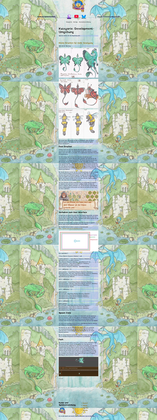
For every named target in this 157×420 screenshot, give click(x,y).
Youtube (85, 410)
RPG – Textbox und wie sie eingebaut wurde (71, 228)
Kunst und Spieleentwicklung (46, 17)
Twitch (84, 406)
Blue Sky (85, 408)
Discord (85, 403)
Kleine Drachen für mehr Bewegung (76, 43)
